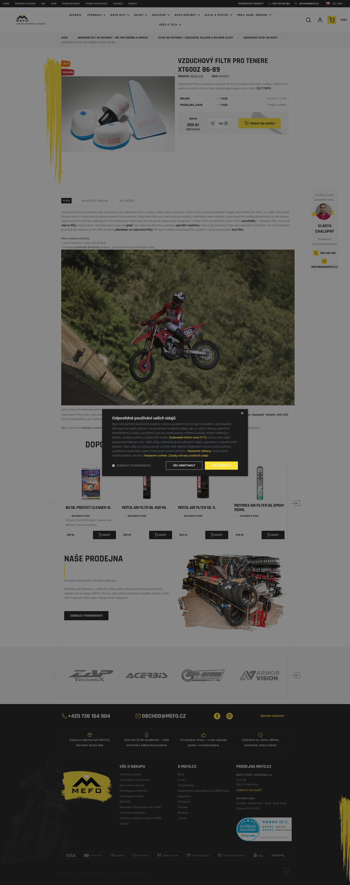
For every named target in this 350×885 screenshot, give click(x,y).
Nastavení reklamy (199, 451)
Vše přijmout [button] (221, 465)
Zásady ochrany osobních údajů (188, 455)
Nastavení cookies (155, 455)
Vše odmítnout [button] (184, 465)
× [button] (242, 413)
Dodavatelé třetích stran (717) (187, 437)
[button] (131, 466)
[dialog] (175, 442)
